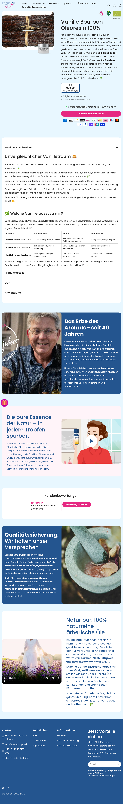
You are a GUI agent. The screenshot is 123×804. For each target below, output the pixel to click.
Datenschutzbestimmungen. (102, 775)
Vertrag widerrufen (67, 745)
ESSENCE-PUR (17, 793)
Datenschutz (39, 740)
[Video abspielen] (91, 441)
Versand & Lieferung (68, 740)
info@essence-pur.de (16, 744)
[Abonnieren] (118, 764)
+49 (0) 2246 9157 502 (15, 751)
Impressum (39, 745)
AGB (35, 735)
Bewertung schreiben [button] (77, 504)
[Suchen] (108, 5)
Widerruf (61, 735)
